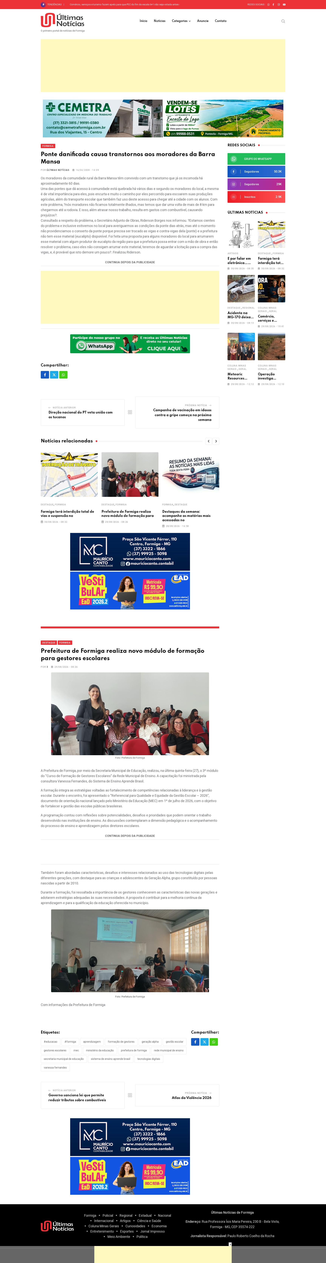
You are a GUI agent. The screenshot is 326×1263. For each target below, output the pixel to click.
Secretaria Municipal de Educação (64, 1058)
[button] (208, 441)
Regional (248, 308)
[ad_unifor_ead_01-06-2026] (130, 590)
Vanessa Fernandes (55, 1067)
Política (142, 1237)
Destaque (47, 504)
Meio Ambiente (119, 1237)
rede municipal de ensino (169, 1050)
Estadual (145, 1215)
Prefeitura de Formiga (134, 1050)
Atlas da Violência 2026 (191, 1098)
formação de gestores (121, 1041)
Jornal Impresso (152, 1231)
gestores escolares (55, 1050)
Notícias (159, 21)
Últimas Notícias (58, 170)
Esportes (127, 1231)
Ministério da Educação (100, 1050)
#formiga (70, 1041)
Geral (273, 311)
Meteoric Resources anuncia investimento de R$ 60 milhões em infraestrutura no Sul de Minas (121, 4)
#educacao (50, 1041)
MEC (76, 1050)
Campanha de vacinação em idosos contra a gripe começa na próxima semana (182, 415)
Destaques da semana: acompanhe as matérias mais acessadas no (186, 516)
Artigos (233, 253)
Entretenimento (102, 1231)
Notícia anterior (64, 407)
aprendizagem (92, 1041)
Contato (221, 21)
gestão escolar (174, 1041)
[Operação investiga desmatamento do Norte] (271, 346)
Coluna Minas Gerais (103, 1226)
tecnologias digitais (148, 1058)
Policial (108, 1215)
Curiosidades (135, 1226)
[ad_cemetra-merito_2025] (103, 118)
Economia (159, 1226)
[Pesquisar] (283, 21)
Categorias (180, 21)
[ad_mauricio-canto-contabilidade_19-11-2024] (130, 552)
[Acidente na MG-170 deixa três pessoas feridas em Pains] (241, 288)
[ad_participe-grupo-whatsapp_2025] (130, 343)
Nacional (164, 1215)
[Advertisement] (163, 65)
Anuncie (202, 21)
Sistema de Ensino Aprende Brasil (110, 1058)
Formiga (60, 504)
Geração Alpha (150, 1041)
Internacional (104, 1221)
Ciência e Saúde (149, 1221)
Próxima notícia (196, 405)
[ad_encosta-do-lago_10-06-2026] (223, 118)
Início (143, 21)
